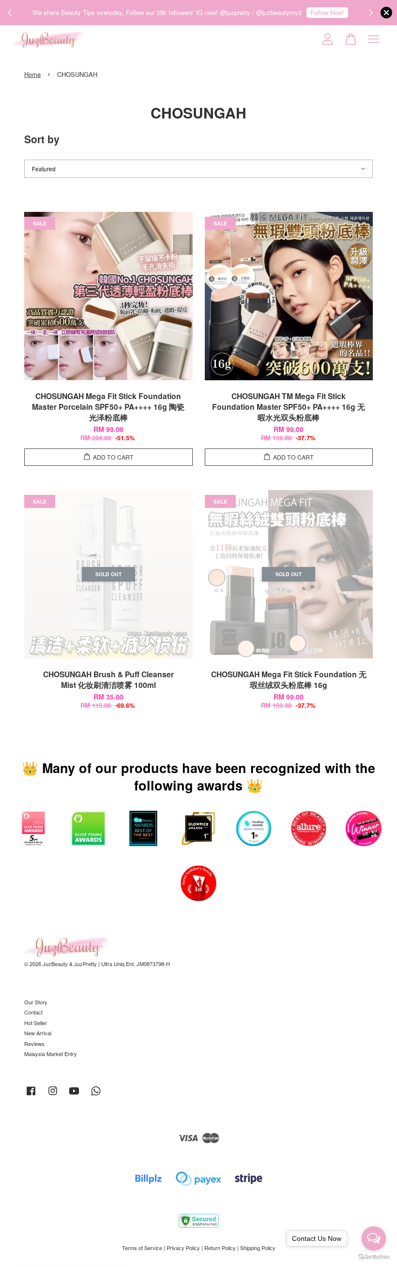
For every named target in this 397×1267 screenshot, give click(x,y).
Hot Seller (35, 1023)
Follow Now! (327, 12)
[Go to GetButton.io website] (373, 1257)
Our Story (35, 1002)
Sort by (42, 139)
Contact (33, 1012)
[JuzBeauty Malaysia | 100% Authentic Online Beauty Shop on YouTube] (74, 1095)
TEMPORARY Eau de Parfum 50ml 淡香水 (89, 1240)
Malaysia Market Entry (50, 1054)
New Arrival (37, 1033)
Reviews (34, 1043)
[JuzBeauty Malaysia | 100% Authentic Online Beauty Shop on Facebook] (31, 1095)
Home (32, 74)
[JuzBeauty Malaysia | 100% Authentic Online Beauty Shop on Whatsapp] (96, 1095)
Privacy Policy (183, 1248)
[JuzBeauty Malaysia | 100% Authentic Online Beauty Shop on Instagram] (53, 1095)
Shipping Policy (257, 1248)
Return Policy (220, 1248)
